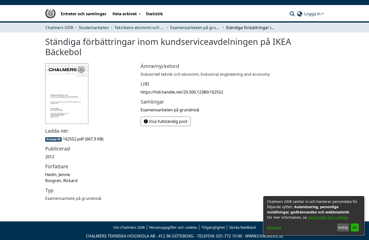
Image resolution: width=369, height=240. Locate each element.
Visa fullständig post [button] (168, 121)
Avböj (343, 227)
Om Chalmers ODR (129, 227)
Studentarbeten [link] (94, 27)
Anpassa (274, 227)
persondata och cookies (327, 217)
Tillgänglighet (213, 227)
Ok (354, 227)
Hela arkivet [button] (124, 14)
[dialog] (314, 215)
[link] (74, 139)
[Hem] (50, 14)
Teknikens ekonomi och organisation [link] (139, 27)
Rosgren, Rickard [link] (61, 180)
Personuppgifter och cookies (173, 227)
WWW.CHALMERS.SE (264, 236)
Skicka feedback (242, 227)
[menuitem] (126, 14)
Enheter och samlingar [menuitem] (83, 14)
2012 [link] (49, 156)
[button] (292, 14)
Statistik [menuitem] (154, 14)
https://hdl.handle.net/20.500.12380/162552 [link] (182, 92)
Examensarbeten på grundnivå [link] (195, 27)
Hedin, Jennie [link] (57, 174)
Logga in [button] (313, 14)
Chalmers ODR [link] (59, 27)
